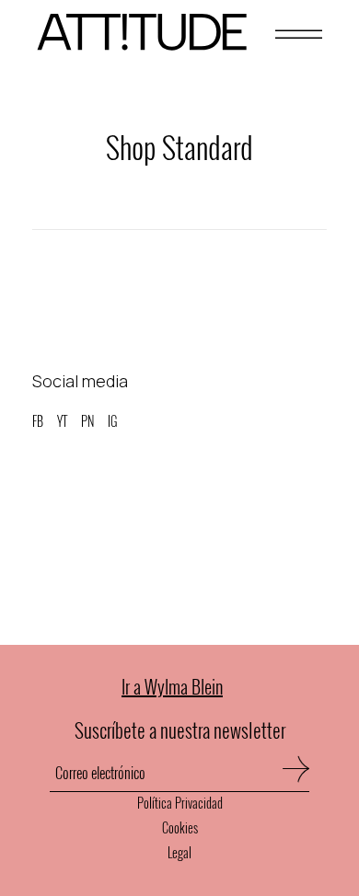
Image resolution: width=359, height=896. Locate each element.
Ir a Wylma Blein (172, 686)
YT (62, 421)
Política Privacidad (180, 802)
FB (37, 421)
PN (87, 421)
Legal (179, 852)
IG (112, 421)
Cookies (180, 827)
